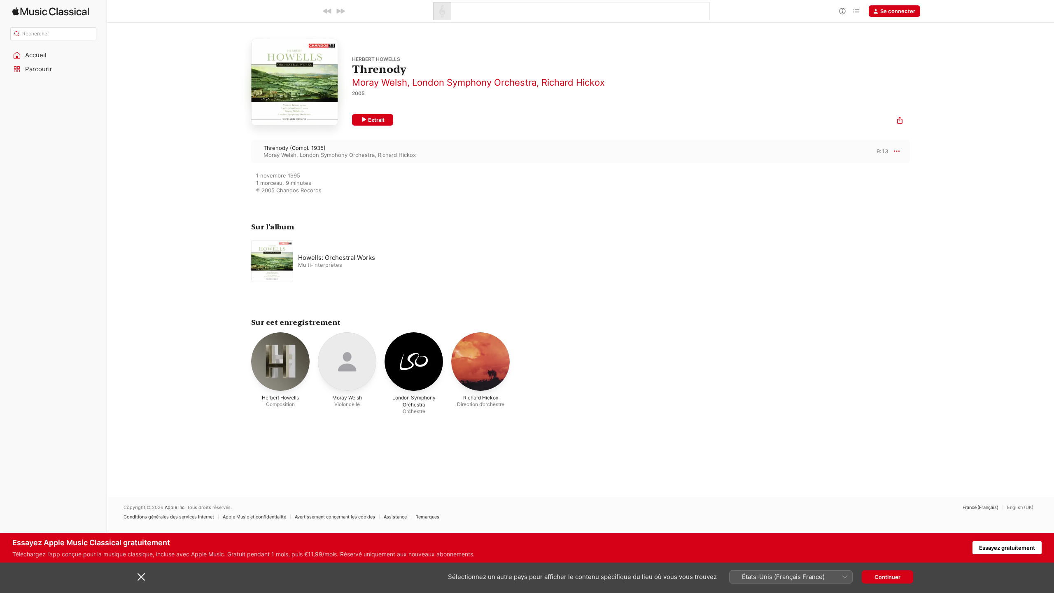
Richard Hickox (573, 82)
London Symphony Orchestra (474, 82)
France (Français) (980, 507)
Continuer (887, 577)
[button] (53, 55)
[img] (50, 11)
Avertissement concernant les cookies (335, 517)
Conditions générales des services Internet (169, 517)
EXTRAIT (879, 151)
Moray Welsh (379, 82)
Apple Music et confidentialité (254, 517)
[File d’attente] (856, 11)
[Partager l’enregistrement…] (899, 121)
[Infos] (842, 11)
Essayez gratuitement (1007, 547)
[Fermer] (141, 577)
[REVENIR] (327, 11)
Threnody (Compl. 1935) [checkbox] (295, 148)
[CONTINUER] (340, 11)
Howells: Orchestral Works (336, 257)
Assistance (395, 517)
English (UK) (1020, 507)
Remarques (427, 517)
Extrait (376, 120)
